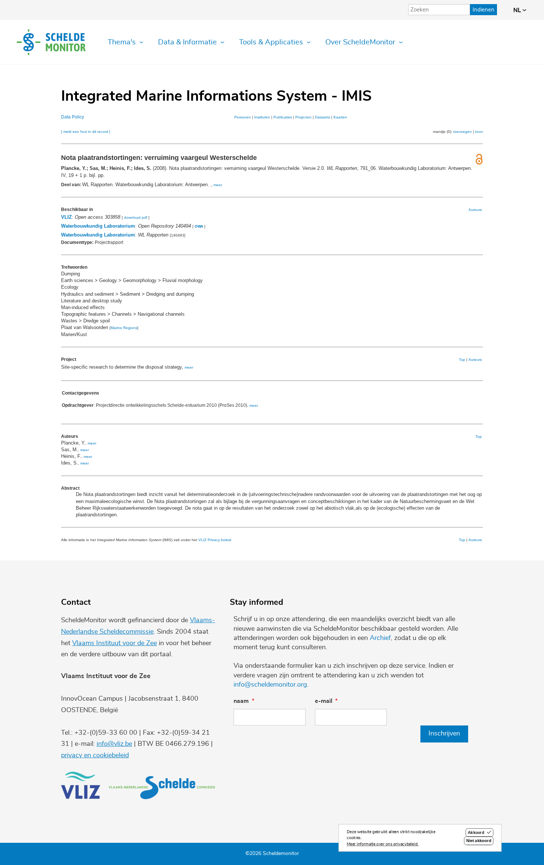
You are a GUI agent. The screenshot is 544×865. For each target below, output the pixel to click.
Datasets (322, 117)
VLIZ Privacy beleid (214, 540)
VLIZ (66, 217)
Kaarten (340, 117)
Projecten (303, 117)
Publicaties (282, 117)
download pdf (135, 217)
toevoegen (462, 132)
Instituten (262, 117)
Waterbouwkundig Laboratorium (98, 226)
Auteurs (475, 210)
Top (462, 360)
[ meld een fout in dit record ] (85, 132)
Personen (242, 117)
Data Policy (72, 117)
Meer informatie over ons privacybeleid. (383, 844)
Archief (380, 638)
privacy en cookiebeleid (95, 755)
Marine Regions (124, 328)
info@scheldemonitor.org (270, 684)
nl (518, 10)
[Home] (51, 42)
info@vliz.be (114, 744)
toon (479, 132)
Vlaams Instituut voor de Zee (114, 643)
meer (218, 185)
